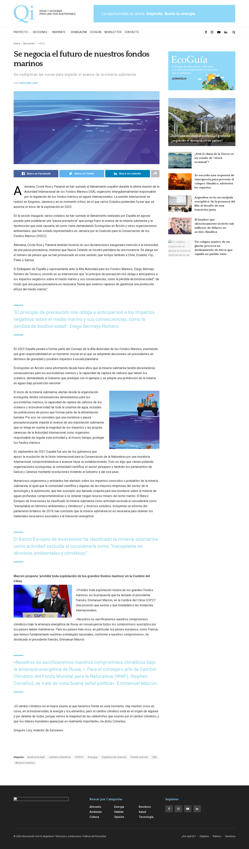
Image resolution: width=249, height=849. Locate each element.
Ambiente (95, 811)
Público (217, 836)
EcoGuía (96, 32)
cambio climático (60, 757)
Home (17, 43)
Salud (142, 811)
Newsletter (113, 32)
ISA (154, 757)
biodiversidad (36, 757)
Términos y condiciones (68, 836)
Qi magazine (79, 32)
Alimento (95, 806)
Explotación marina (114, 757)
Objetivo (204, 836)
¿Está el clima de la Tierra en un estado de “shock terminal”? (214, 158)
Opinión (119, 816)
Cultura (94, 816)
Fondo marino (139, 757)
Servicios (230, 836)
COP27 (79, 757)
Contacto (131, 32)
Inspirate (59, 32)
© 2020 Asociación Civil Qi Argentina (33, 836)
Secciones (40, 32)
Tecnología (146, 816)
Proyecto (21, 32)
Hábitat (41, 43)
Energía (93, 757)
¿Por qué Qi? (189, 836)
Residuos (145, 806)
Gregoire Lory (28, 83)
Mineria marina (25, 762)
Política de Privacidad (94, 836)
